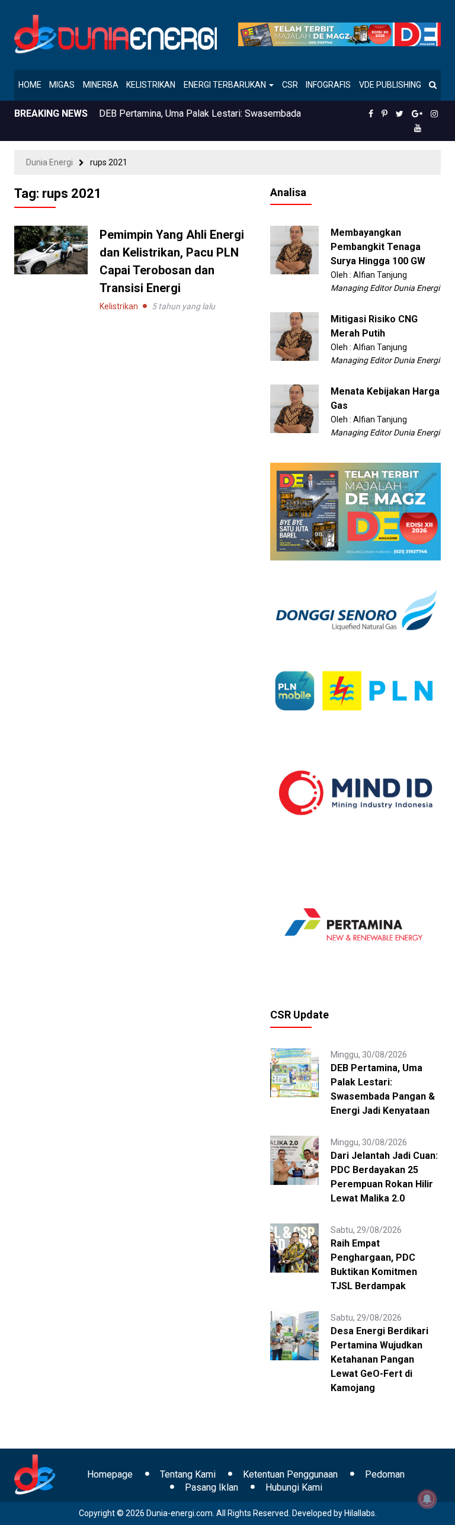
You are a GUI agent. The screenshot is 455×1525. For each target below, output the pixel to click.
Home (29, 84)
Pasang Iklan (211, 1487)
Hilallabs (359, 1513)
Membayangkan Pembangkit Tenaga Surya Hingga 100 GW (378, 247)
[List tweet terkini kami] (399, 114)
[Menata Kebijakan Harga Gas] (294, 408)
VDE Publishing (390, 84)
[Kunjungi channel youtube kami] (417, 128)
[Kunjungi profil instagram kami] (434, 114)
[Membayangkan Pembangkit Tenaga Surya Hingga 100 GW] (294, 249)
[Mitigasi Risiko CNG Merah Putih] (294, 336)
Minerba (100, 84)
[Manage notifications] (427, 1498)
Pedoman (385, 1474)
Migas (62, 84)
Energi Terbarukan (226, 84)
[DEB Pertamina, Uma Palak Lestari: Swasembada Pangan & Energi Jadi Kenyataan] (294, 1072)
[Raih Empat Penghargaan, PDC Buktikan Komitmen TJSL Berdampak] (294, 1247)
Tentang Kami (188, 1474)
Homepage (110, 1474)
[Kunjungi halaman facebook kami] (371, 114)
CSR (290, 84)
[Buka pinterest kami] (384, 114)
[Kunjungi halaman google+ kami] (417, 114)
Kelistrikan (150, 84)
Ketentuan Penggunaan (290, 1474)
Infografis (328, 84)
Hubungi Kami (293, 1487)
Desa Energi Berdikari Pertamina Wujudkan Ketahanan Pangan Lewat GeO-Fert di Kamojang (379, 1359)
